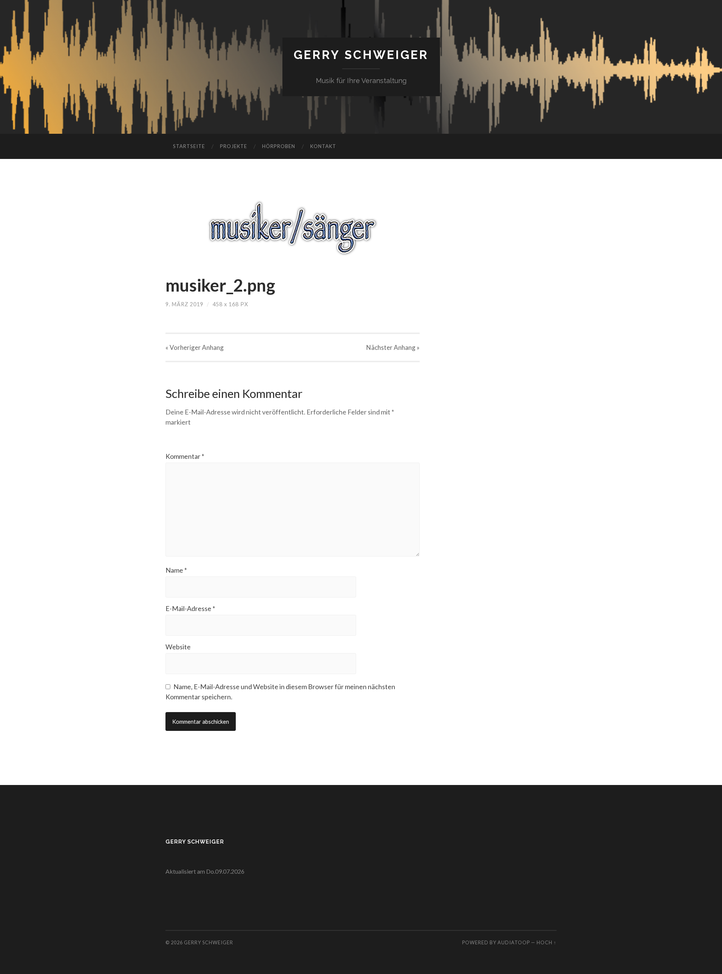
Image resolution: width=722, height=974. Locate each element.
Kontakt (323, 146)
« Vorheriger (194, 347)
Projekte (233, 146)
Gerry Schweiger (361, 55)
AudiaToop (514, 942)
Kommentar (184, 456)
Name (176, 570)
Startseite (189, 146)
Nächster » (393, 347)
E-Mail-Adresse (190, 608)
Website (178, 646)
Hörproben (278, 146)
